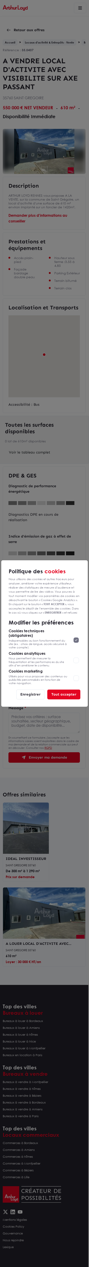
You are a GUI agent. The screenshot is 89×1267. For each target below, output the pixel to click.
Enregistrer (30, 694)
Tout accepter (63, 694)
